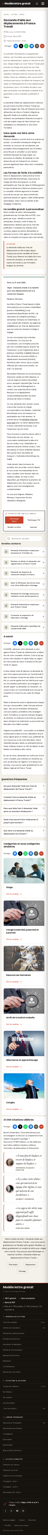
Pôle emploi (13, 1265)
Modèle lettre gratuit (18, 3)
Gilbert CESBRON (25, 1199)
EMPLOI (22, 14)
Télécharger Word (14, 520)
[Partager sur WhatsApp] (26, 46)
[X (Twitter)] (11, 1510)
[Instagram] (23, 1510)
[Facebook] (5, 1510)
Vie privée (32, 1520)
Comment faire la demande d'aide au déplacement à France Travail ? (20, 799)
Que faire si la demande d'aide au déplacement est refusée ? (18, 832)
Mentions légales (9, 1520)
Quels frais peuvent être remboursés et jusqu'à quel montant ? (21, 821)
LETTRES (14, 14)
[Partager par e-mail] (37, 46)
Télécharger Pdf (33, 520)
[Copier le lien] (42, 46)
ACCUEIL (6, 14)
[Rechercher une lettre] (9, 538)
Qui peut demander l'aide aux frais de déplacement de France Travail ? (20, 787)
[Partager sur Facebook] (16, 46)
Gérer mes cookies (21, 1525)
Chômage (22, 1271)
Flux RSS (8, 1525)
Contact (22, 1520)
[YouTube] (17, 1510)
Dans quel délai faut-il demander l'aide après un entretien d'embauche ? (21, 810)
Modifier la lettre (14, 527)
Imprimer (33, 527)
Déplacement (30, 1265)
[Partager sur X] (21, 46)
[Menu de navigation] (43, 3)
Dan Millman (23, 1228)
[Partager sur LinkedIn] (31, 46)
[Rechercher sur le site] (37, 3)
